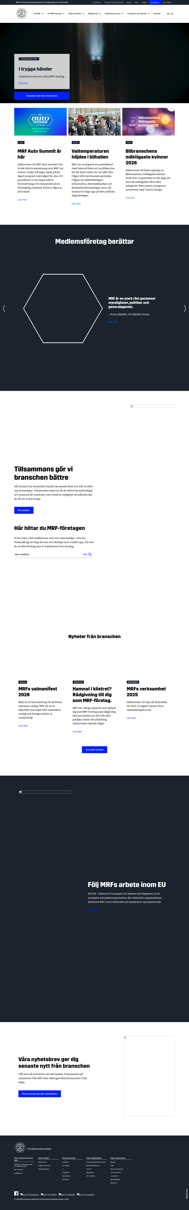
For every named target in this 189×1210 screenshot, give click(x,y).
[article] (94, 308)
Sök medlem (167, 2)
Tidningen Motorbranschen (113, 2)
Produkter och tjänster (137, 13)
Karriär (128, 2)
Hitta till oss (42, 1162)
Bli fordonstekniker (93, 1166)
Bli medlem (24, 510)
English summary (44, 1166)
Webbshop (90, 1172)
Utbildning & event (113, 13)
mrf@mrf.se (18, 1173)
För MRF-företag (54, 13)
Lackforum (114, 1176)
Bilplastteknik (115, 1179)
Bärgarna (114, 1183)
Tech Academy (116, 1172)
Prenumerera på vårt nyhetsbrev (39, 1093)
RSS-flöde (65, 1179)
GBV (112, 1166)
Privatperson (155, 2)
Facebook (65, 1166)
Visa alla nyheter (95, 749)
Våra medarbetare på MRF (23, 1159)
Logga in (144, 2)
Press (136, 2)
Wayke (113, 1162)
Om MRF (37, 13)
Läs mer (23, 83)
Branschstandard (117, 1169)
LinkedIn (65, 1162)
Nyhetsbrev (97, 2)
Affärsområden (74, 13)
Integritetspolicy (44, 1169)
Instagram (66, 1172)
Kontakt (157, 13)
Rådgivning (93, 13)
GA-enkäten (90, 1176)
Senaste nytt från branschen (42, 95)
